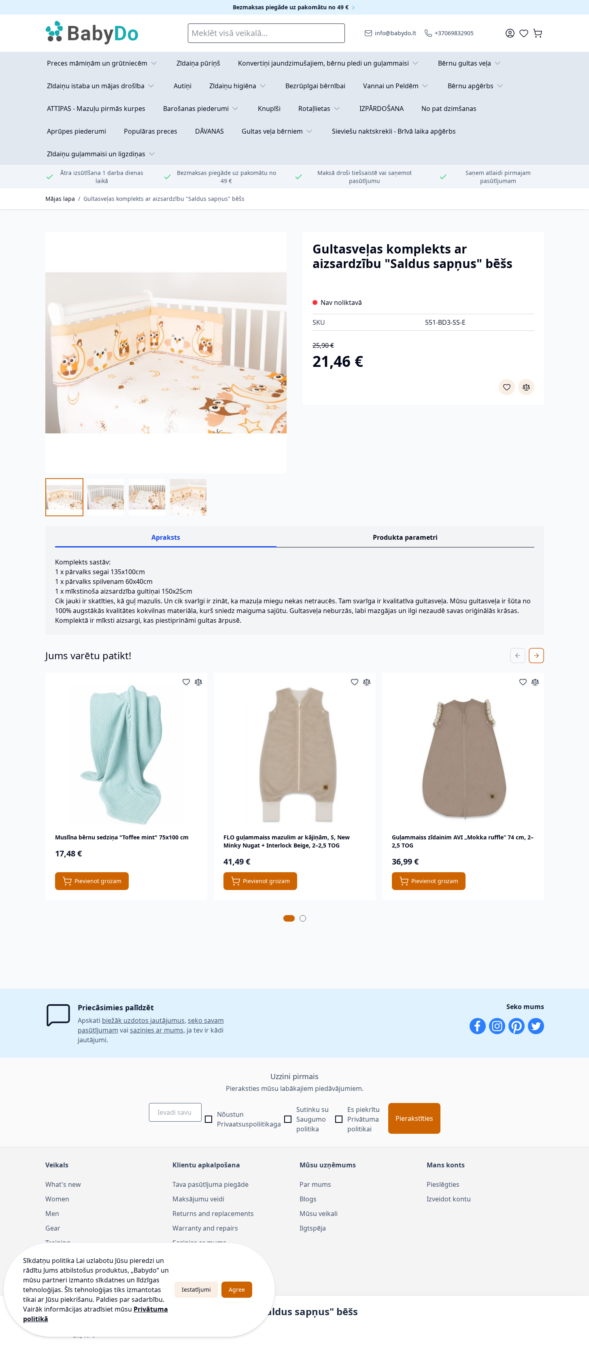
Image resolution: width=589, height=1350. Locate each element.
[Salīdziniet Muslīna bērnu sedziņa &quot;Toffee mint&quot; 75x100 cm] (198, 682)
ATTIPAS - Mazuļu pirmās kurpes (96, 108)
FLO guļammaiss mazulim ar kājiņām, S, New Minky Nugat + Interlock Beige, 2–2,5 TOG (286, 841)
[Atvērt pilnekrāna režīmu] (166, 352)
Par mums (315, 1184)
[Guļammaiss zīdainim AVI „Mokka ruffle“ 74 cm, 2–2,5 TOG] (463, 754)
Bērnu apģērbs (470, 85)
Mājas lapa (60, 198)
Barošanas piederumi (196, 108)
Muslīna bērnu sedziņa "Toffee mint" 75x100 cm (122, 837)
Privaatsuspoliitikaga (249, 1124)
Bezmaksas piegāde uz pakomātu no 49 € (291, 7)
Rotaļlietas (314, 108)
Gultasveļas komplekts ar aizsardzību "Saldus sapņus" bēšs (164, 198)
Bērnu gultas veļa (464, 63)
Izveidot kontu (449, 1199)
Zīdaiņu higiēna (232, 85)
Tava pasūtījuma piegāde (210, 1184)
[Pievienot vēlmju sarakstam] (507, 387)
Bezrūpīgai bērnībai (315, 85)
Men (52, 1213)
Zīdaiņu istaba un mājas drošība (96, 85)
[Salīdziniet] (526, 387)
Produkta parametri (405, 537)
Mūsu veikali (319, 1213)
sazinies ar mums (156, 1030)
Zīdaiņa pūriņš (198, 63)
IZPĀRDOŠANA (381, 108)
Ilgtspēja (313, 1228)
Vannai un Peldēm (391, 85)
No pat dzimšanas (448, 108)
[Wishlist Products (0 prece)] (523, 33)
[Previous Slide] (517, 655)
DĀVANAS (209, 131)
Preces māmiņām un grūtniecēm (97, 63)
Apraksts (165, 537)
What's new (63, 1184)
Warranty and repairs (205, 1228)
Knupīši (269, 108)
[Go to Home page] (92, 33)
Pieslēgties (443, 1184)
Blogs (308, 1199)
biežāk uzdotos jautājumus (143, 1020)
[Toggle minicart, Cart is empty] (537, 33)
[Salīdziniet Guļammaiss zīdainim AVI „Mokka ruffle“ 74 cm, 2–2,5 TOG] (535, 682)
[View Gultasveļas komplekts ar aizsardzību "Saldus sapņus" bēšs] (64, 497)
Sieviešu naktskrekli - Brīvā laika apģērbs (394, 131)
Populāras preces (150, 131)
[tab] (289, 918)
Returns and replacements (213, 1213)
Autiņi (182, 85)
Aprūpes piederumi (76, 131)
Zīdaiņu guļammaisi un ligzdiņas (96, 153)
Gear (52, 1228)
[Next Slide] (536, 655)
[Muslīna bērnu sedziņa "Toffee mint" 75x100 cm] (126, 754)
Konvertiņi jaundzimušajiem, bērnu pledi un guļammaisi (323, 63)
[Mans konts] (510, 33)
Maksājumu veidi (198, 1199)
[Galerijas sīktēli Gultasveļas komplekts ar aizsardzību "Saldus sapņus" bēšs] (126, 497)
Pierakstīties (414, 1118)
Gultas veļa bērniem (272, 131)
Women (57, 1199)
